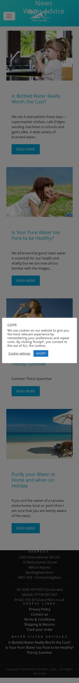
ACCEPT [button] (41, 353)
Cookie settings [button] (19, 353)
